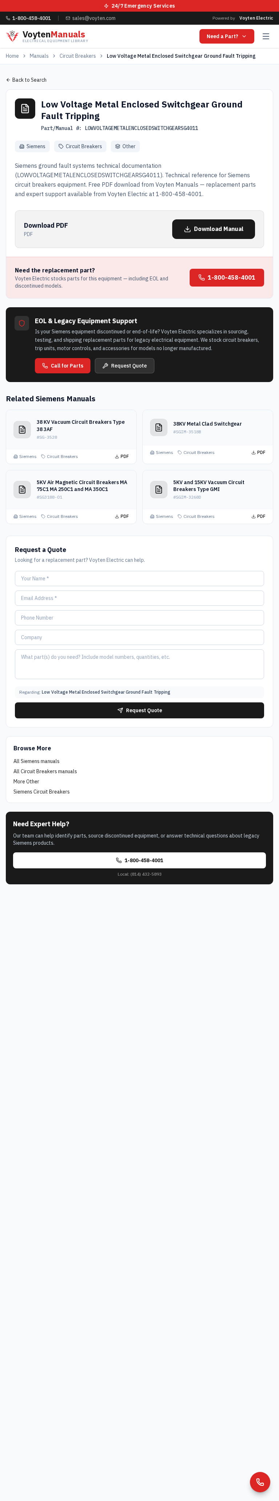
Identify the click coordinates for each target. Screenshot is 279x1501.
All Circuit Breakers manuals (45, 771)
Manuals (39, 56)
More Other (26, 781)
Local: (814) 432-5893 (140, 874)
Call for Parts (67, 365)
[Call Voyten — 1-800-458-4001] (260, 1482)
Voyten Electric (256, 18)
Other (129, 146)
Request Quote (129, 365)
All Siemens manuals (36, 761)
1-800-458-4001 (231, 277)
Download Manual (218, 228)
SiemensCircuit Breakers (41, 791)
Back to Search (29, 80)
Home (12, 56)
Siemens (36, 146)
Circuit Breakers (78, 56)
